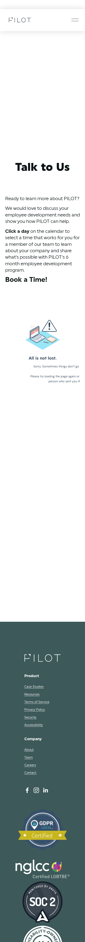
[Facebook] (27, 790)
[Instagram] (36, 790)
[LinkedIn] (45, 790)
